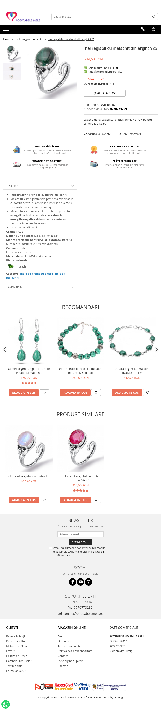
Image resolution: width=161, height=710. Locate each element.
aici (115, 68)
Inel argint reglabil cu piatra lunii (29, 476)
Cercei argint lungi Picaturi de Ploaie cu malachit (29, 371)
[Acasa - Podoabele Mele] (24, 17)
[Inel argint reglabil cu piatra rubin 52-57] (80, 448)
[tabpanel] (50, 71)
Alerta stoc (106, 93)
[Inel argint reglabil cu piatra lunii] (29, 448)
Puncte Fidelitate (16, 641)
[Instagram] (88, 582)
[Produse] (6, 30)
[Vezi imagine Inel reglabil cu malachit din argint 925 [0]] (12, 53)
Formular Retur (15, 671)
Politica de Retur (16, 656)
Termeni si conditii (69, 646)
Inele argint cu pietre (70, 661)
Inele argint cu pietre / (31, 39)
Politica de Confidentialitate (75, 651)
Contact (63, 656)
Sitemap (63, 666)
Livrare (10, 651)
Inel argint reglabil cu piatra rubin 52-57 (80, 478)
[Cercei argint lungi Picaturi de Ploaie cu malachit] (29, 341)
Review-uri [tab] (14, 287)
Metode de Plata (16, 646)
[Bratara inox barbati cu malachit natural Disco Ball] (80, 341)
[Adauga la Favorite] (44, 392)
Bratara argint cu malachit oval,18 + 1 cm (132, 371)
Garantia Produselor (18, 661)
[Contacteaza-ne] (143, 29)
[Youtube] (80, 582)
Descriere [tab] (12, 186)
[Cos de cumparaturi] (153, 29)
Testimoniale (14, 666)
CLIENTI (12, 627)
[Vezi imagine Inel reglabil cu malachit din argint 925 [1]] (12, 71)
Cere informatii (131, 134)
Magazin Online (72, 627)
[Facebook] (72, 582)
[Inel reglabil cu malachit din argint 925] (50, 71)
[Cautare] (154, 16)
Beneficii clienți (15, 636)
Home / (8, 39)
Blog (60, 636)
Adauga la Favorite (99, 134)
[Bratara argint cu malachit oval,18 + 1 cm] (132, 341)
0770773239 (83, 607)
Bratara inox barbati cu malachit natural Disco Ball (80, 371)
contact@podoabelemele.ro (83, 613)
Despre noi (64, 641)
